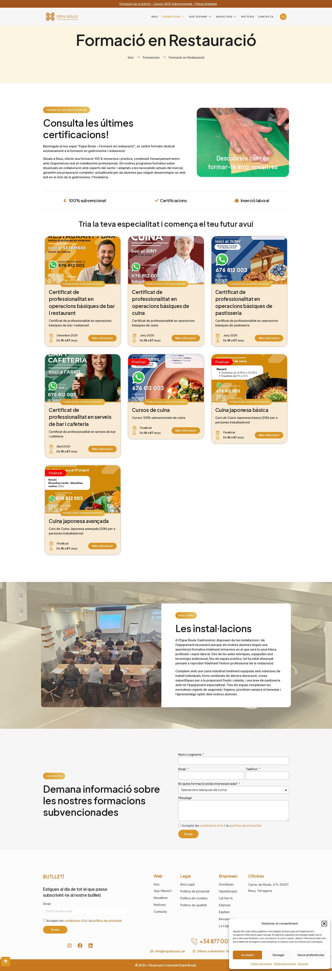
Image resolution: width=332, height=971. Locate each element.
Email (182, 769)
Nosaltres (224, 16)
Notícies (247, 16)
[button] (324, 923)
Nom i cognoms (190, 754)
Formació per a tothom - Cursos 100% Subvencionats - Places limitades (168, 4)
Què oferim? (198, 16)
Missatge (185, 798)
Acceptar (247, 955)
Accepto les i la (221, 825)
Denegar (279, 955)
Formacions (171, 16)
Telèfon (252, 769)
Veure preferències (310, 955)
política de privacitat (245, 825)
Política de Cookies (261, 963)
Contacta (265, 16)
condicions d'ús (211, 825)
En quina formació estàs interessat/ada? (208, 784)
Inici (154, 16)
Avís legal (303, 963)
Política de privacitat (285, 963)
